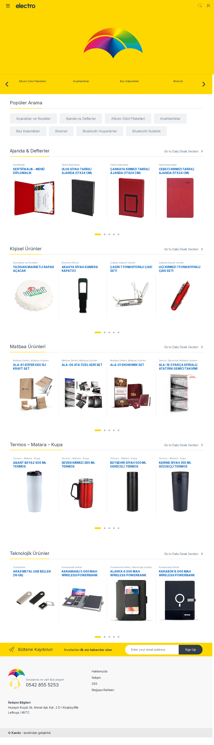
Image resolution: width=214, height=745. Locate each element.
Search (199, 5)
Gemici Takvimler (168, 360)
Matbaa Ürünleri (40, 360)
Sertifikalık (19, 164)
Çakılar (114, 262)
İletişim (96, 677)
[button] (98, 234)
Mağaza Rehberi (103, 690)
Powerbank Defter (72, 567)
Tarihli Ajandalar (71, 164)
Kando (16, 733)
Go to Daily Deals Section (181, 151)
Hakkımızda (99, 671)
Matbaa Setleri (21, 360)
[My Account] (208, 5)
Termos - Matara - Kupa (26, 458)
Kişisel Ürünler (127, 262)
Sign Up (190, 649)
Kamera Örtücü (70, 262)
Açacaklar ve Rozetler (25, 262)
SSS (94, 683)
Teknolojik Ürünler (142, 567)
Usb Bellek (19, 567)
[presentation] (7, 84)
